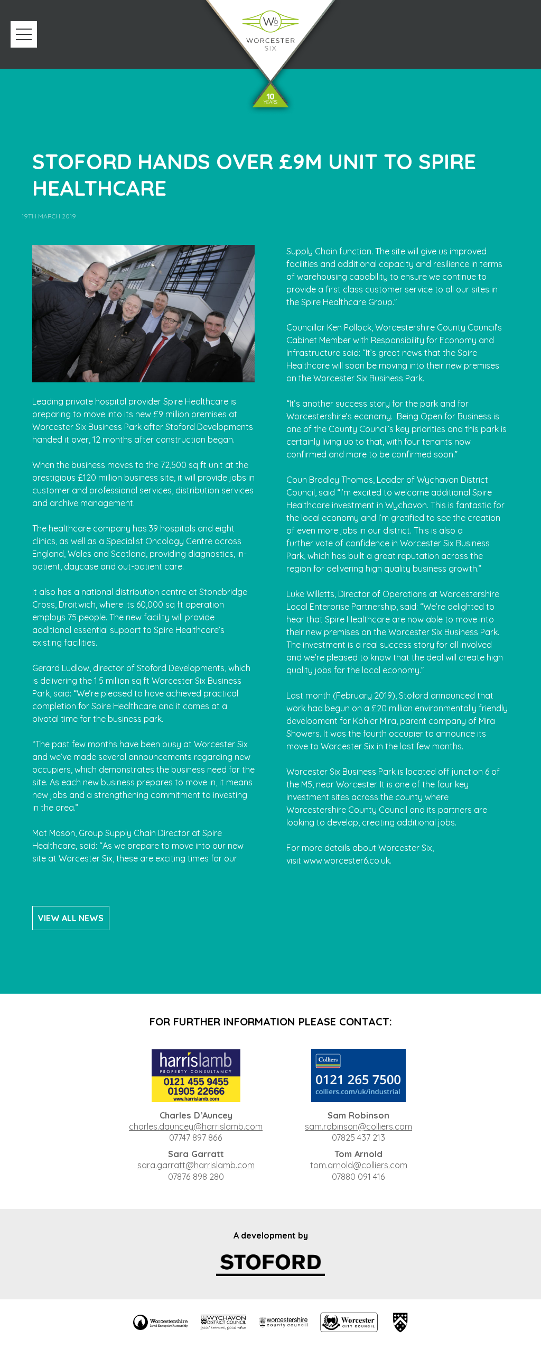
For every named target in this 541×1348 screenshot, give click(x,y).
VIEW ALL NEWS (71, 918)
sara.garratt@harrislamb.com (196, 1165)
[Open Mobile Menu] (24, 34)
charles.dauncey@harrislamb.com (196, 1126)
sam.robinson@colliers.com (358, 1126)
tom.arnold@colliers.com (358, 1165)
